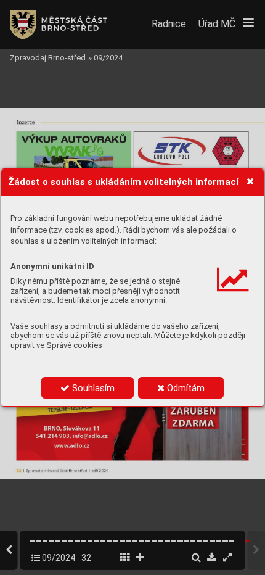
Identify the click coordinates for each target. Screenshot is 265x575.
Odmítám (185, 388)
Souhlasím (92, 388)
